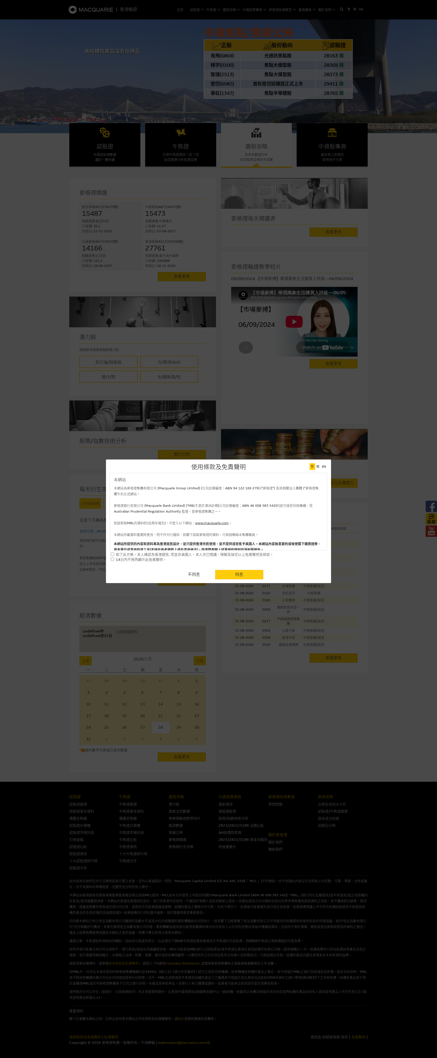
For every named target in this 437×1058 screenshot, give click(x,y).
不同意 (194, 574)
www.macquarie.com (212, 523)
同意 (239, 574)
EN (324, 467)
